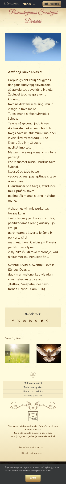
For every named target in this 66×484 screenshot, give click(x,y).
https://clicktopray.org (31, 453)
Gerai (33, 478)
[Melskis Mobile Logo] (12, 4)
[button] (7, 353)
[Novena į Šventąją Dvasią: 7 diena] (17, 353)
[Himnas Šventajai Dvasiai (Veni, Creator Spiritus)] (49, 353)
